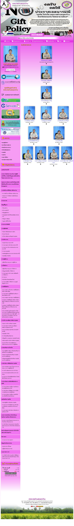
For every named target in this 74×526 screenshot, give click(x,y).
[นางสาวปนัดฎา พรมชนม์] (40, 159)
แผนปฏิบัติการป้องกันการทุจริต (9, 402)
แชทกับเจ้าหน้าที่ (5, 169)
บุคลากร (27, 41)
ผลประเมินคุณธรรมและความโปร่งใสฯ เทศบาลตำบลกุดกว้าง (10, 431)
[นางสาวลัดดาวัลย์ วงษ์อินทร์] (66, 159)
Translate (14, 71)
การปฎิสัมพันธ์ (5, 228)
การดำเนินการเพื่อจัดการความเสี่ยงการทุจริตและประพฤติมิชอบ (10, 391)
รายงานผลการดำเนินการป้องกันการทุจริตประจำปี (10, 411)
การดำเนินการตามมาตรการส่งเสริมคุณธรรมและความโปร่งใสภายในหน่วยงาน (11, 426)
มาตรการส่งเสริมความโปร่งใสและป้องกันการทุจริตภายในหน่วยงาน (9, 416)
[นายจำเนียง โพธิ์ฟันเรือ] (46, 78)
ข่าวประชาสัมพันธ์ (6, 224)
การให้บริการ (4, 265)
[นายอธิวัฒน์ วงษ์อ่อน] (29, 119)
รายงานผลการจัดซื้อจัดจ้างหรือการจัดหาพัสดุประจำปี (10, 294)
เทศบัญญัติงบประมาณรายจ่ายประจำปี (11, 253)
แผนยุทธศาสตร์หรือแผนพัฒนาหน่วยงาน (10, 215)
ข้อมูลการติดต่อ (6, 218)
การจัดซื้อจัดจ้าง (5, 286)
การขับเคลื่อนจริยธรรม (7, 335)
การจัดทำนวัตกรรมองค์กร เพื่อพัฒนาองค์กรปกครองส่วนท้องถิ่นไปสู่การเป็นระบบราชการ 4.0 (10, 457)
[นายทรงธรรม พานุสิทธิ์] (46, 58)
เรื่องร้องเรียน (51, 41)
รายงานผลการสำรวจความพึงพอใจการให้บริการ (10, 274)
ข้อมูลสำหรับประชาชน (38, 41)
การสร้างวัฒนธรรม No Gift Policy (10, 370)
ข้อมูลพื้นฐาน (4, 204)
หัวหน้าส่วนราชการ (6, 147)
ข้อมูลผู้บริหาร (5, 212)
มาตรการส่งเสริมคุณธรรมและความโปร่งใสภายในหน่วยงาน (10, 421)
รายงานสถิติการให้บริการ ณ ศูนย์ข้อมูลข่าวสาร (9, 282)
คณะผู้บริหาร (5, 142)
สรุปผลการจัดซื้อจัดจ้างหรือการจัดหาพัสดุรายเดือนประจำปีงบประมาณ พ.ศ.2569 (10, 307)
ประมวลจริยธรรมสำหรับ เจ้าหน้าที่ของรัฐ (10, 330)
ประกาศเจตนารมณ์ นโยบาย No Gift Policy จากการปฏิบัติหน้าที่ (10, 367)
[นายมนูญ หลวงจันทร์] (46, 119)
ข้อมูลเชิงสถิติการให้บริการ (8, 271)
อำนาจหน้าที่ (5, 210)
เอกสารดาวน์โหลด (6, 446)
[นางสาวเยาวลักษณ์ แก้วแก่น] (53, 159)
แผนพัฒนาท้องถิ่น (6, 255)
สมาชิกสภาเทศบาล (6, 145)
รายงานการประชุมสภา (7, 439)
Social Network (5, 234)
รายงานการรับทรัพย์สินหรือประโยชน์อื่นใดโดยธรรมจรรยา (10, 377)
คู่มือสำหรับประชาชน (7, 448)
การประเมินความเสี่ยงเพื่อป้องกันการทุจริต (10, 382)
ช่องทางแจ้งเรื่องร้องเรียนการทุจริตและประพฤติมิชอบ (10, 355)
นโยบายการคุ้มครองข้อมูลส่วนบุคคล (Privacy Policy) (37, 504)
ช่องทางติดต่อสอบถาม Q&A (8, 231)
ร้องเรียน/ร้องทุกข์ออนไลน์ (8, 279)
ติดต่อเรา (67, 41)
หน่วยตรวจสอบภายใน (7, 159)
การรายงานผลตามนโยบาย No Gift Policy (10, 373)
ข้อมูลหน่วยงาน (17, 41)
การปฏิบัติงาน (5, 259)
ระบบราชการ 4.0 (5, 451)
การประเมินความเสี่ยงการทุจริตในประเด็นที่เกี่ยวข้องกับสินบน (10, 395)
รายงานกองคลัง (6, 251)
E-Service (4, 277)
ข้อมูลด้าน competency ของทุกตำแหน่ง (11, 338)
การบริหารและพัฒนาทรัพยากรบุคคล (10, 320)
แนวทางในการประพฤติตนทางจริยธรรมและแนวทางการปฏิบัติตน (10, 343)
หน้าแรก (8, 41)
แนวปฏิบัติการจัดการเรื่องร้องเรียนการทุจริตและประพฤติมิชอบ (11, 351)
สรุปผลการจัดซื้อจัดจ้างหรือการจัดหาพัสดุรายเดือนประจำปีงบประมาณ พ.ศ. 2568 (10, 301)
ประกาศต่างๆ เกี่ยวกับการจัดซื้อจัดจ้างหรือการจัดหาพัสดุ (10, 290)
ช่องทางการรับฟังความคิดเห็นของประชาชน (10, 196)
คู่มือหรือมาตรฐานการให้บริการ (9, 268)
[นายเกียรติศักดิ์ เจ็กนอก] (33, 139)
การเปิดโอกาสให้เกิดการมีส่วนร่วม (9, 190)
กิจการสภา (4, 436)
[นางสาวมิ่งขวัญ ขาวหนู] (46, 99)
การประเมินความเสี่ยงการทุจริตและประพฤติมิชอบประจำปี (10, 387)
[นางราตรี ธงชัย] (59, 139)
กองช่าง (4, 154)
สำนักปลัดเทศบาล (6, 149)
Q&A (60, 41)
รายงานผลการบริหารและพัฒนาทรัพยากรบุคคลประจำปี (9, 326)
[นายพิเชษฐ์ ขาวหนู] (27, 159)
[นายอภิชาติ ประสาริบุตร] (63, 119)
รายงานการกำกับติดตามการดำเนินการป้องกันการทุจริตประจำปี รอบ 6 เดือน (10, 406)
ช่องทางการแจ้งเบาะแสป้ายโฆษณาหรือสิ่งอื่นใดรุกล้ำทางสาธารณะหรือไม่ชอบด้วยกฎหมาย (10, 184)
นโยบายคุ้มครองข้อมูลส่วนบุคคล (9, 236)
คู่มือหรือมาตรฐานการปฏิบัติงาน (9, 262)
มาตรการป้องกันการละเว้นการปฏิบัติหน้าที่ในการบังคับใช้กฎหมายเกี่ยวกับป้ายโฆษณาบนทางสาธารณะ (11, 176)
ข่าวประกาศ (4, 200)
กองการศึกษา (5, 157)
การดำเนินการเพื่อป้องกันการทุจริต (9, 363)
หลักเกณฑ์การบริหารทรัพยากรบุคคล (10, 340)
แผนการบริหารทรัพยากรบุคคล (9, 323)
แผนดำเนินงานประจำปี (7, 242)
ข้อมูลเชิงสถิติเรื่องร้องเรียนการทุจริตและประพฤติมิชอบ (10, 359)
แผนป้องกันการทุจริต (6, 399)
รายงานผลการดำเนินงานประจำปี (10, 245)
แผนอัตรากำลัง (5, 333)
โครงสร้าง (4, 208)
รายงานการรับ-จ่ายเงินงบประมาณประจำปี (10, 248)
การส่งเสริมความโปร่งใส (7, 347)
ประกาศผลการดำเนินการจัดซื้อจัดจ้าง (11, 297)
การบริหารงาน (5, 239)
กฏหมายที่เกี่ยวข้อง (6, 221)
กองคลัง (4, 152)
